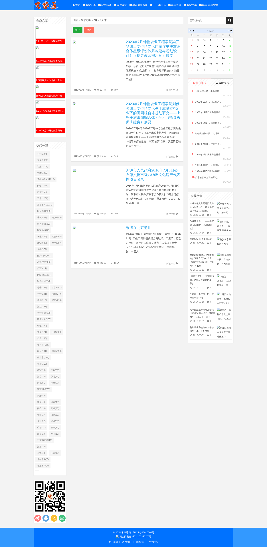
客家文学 (192, 5)
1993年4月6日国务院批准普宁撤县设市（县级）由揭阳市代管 (207, 154)
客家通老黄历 (140, 5)
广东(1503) (42, 192)
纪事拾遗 (106, 5)
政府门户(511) (44, 255)
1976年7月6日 (84, 263)
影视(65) (41, 383)
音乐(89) (55, 370)
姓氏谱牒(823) (44, 224)
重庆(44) (41, 402)
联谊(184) (42, 325)
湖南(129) (57, 351)
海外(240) (57, 294)
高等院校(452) (44, 262)
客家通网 (176, 5)
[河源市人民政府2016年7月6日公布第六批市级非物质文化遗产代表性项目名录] (98, 170)
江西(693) (57, 236)
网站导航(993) (44, 211)
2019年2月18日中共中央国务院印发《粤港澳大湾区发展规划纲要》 (207, 144)
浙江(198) (42, 306)
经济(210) (57, 300)
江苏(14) (41, 446)
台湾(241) (42, 294)
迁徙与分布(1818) (46, 179)
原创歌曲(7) (43, 459)
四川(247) (57, 287)
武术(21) (55, 421)
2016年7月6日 (84, 213)
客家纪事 (91, 5)
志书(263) (42, 287)
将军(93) (41, 370)
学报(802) (42, 236)
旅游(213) (42, 300)
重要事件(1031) (44, 204)
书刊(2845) (42, 154)
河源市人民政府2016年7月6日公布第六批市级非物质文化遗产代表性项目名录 (153, 174)
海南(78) (41, 376)
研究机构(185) (44, 319)
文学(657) (57, 243)
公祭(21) (41, 427)
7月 (95, 20)
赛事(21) (55, 427)
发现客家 (122, 5)
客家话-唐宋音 (210, 5)
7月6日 (103, 20)
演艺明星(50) (43, 389)
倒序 (89, 29)
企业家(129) (43, 357)
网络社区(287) (44, 275)
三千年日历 (159, 5)
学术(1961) (42, 173)
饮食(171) (42, 332)
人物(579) (42, 249)
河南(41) (55, 402)
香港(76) (55, 376)
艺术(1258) (42, 198)
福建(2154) (42, 166)
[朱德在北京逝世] (98, 227)
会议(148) (42, 338)
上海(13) (41, 453)
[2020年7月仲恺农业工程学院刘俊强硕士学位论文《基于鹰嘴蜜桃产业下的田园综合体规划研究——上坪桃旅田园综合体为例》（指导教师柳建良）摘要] (98, 103)
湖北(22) (55, 415)
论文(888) (57, 217)
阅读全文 (170, 90)
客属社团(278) (44, 281)
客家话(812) (43, 230)
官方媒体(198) (44, 313)
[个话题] (37, 470)
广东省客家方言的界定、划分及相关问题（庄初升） (207, 177)
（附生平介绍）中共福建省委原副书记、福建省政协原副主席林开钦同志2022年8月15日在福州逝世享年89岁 (207, 91)
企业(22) (41, 421)
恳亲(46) (41, 395)
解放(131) (42, 351)
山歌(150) (57, 332)
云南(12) (55, 453)
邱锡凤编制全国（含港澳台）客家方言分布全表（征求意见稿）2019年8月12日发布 (207, 133)
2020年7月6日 (84, 90)
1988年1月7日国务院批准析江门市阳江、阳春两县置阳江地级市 (207, 112)
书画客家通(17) (44, 440)
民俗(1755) (42, 185)
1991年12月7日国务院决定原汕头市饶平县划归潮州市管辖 (207, 101)
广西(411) (42, 268)
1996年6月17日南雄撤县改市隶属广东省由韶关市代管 (207, 123)
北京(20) (41, 434)
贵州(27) (41, 415)
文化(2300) (42, 160)
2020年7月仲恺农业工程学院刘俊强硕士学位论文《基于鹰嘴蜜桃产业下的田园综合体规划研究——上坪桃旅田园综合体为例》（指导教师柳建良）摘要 (153, 113)
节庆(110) (42, 364)
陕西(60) (55, 383)
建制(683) (42, 243)
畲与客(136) (43, 345)
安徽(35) (55, 408)
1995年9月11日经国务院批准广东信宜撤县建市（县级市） (207, 165)
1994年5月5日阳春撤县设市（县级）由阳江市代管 (207, 171)
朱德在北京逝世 (138, 228)
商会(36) (41, 408)
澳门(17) (55, 434)
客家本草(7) (43, 465)
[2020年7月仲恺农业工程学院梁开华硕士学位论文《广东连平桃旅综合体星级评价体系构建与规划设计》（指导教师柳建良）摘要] (98, 41)
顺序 (77, 29)
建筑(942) (42, 217)
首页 (77, 5)
